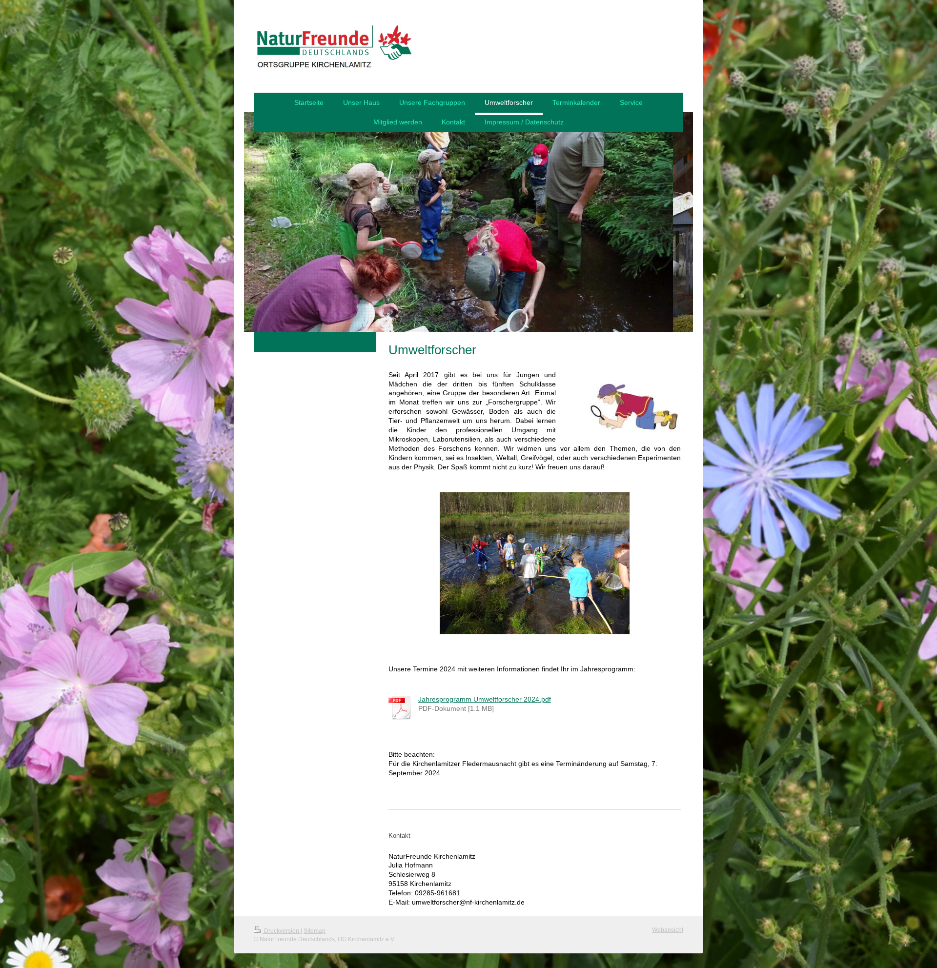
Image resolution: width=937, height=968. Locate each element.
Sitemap (315, 931)
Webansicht (667, 930)
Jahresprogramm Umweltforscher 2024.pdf (484, 699)
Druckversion (282, 931)
